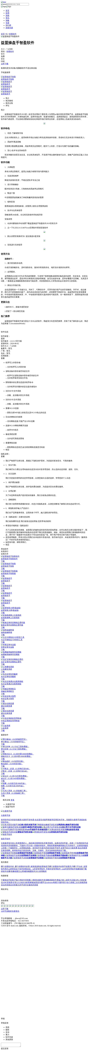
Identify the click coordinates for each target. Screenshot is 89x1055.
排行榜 (8, 25)
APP (2, 911)
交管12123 (17, 882)
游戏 (7, 15)
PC (7, 34)
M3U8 (23, 882)
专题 (7, 23)
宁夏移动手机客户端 (9, 880)
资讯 (7, 18)
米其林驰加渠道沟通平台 (36, 882)
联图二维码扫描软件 (35, 880)
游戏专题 (9, 28)
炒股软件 (12, 34)
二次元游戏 (78, 882)
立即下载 (4, 64)
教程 (10, 911)
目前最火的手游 (18, 885)
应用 (7, 13)
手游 (6, 911)
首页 (7, 11)
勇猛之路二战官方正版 (66, 880)
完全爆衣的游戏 (31, 885)
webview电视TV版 (53, 882)
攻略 (7, 20)
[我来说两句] (44, 895)
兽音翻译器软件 (50, 880)
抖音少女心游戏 (67, 882)
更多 (12, 800)
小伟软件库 (22, 880)
